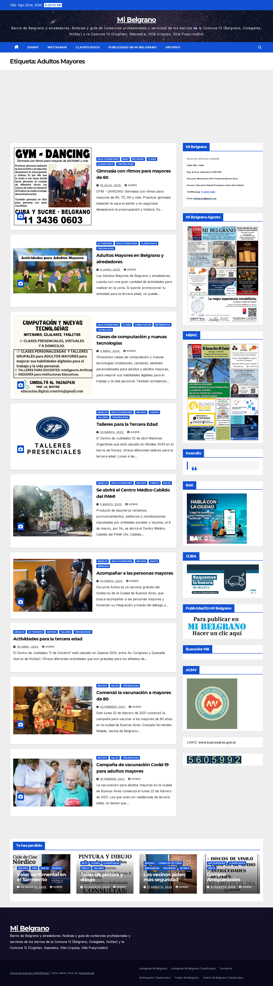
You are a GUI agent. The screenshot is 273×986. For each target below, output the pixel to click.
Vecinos (184, 868)
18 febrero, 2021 (112, 778)
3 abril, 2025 (110, 350)
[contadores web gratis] (214, 759)
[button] (259, 47)
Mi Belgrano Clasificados (155, 977)
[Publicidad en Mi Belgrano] (216, 626)
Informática (162, 325)
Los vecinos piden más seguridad (164, 877)
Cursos (154, 412)
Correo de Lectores (170, 863)
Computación (143, 325)
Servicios (103, 566)
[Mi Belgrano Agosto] (223, 274)
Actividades (105, 243)
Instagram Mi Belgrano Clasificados (193, 968)
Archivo (173, 47)
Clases (152, 159)
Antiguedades (216, 863)
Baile (126, 159)
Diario (33, 47)
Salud (167, 483)
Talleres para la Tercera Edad (127, 424)
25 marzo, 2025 (112, 432)
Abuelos (103, 412)
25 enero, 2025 (111, 580)
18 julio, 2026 (111, 185)
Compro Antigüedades (223, 877)
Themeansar (86, 973)
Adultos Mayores (108, 159)
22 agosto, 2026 (34, 886)
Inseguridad (152, 868)
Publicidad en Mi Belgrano (133, 47)
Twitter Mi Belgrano (187, 977)
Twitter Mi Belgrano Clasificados (223, 977)
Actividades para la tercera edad (47, 639)
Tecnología (105, 330)
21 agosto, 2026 (160, 886)
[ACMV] (212, 703)
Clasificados (88, 47)
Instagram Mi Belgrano (153, 968)
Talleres (103, 417)
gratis (154, 561)
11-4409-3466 (208, 192)
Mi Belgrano (136, 19)
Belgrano (138, 159)
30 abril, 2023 (28, 646)
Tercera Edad (125, 164)
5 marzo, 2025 (111, 504)
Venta (211, 868)
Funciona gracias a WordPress (29, 973)
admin (132, 185)
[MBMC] (223, 392)
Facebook (226, 968)
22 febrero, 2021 (113, 706)
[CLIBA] (223, 580)
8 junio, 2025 (110, 269)
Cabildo (154, 483)
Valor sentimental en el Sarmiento (41, 877)
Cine (34, 868)
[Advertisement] (136, 101)
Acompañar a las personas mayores (134, 573)
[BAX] (217, 518)
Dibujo (86, 868)
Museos (57, 868)
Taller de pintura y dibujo (101, 877)
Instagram (57, 47)
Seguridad (169, 868)
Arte (84, 863)
